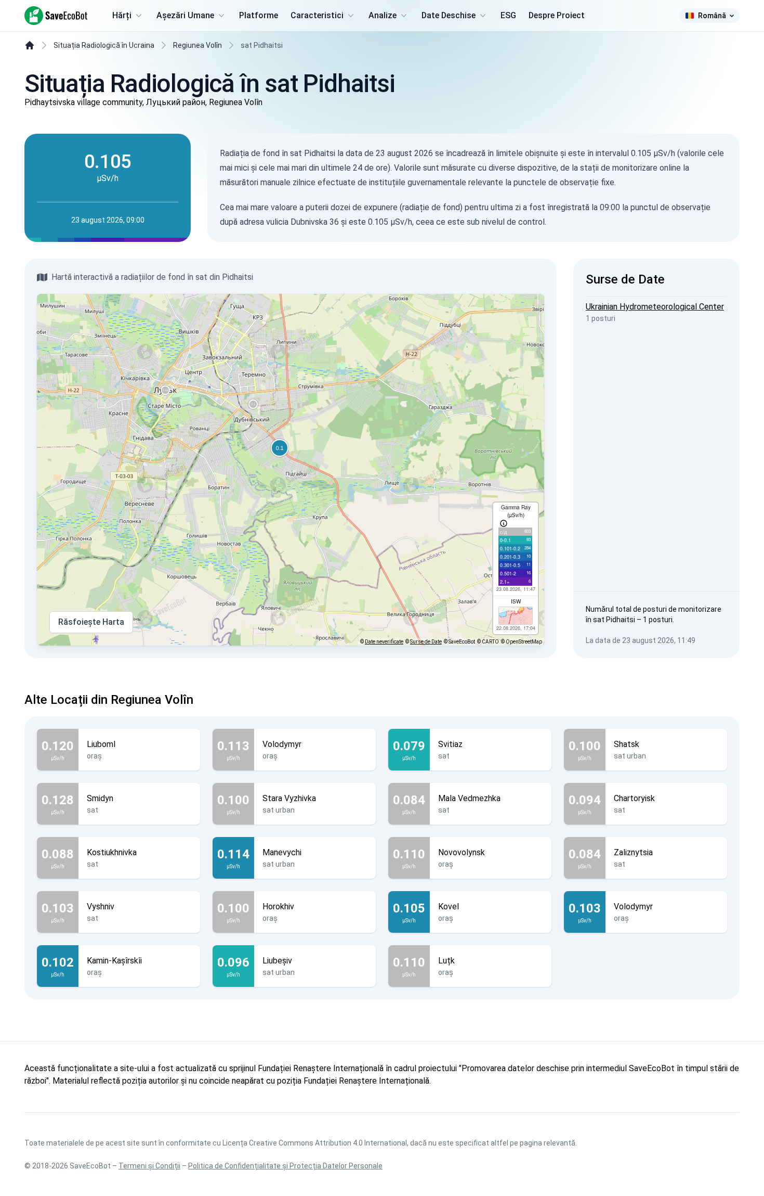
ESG (508, 15)
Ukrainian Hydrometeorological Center (655, 307)
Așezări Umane (185, 15)
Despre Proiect (557, 15)
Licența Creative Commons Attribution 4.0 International (314, 1143)
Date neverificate (384, 642)
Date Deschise (448, 15)
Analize (382, 15)
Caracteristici (317, 15)
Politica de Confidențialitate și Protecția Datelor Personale (285, 1166)
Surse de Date (426, 642)
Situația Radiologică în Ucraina (104, 45)
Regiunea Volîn (197, 45)
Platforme (258, 15)
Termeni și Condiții (149, 1166)
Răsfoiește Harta (91, 622)
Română (712, 15)
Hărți (121, 15)
